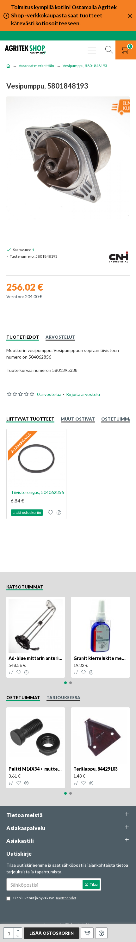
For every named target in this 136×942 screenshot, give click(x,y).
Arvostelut (60, 337)
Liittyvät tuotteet (30, 419)
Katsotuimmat (24, 586)
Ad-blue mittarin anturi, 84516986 (36, 658)
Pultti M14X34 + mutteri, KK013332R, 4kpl (36, 769)
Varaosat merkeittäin (36, 65)
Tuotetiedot (22, 337)
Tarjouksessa (63, 697)
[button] (65, 682)
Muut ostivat (78, 419)
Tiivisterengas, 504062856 (37, 492)
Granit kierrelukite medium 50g (100, 658)
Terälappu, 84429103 (95, 769)
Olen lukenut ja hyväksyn (44, 898)
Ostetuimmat (118, 419)
